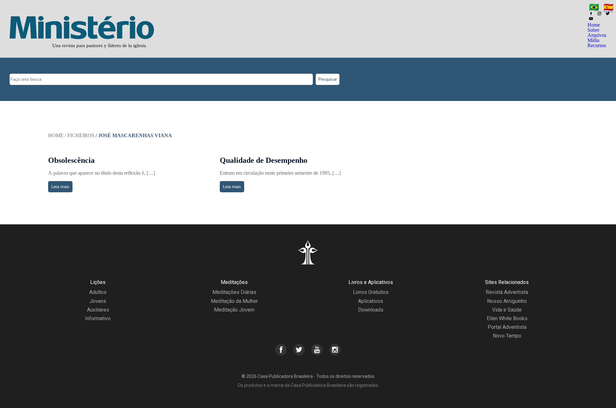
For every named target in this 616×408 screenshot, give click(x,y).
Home (593, 25)
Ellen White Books (507, 318)
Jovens (98, 301)
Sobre (593, 30)
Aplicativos (370, 301)
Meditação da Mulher (234, 301)
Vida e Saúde (507, 310)
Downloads (370, 310)
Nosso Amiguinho (507, 301)
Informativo (98, 318)
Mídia (593, 40)
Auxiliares (98, 310)
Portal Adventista (507, 327)
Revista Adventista (507, 292)
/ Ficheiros (79, 135)
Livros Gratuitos (371, 292)
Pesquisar (327, 79)
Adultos (98, 292)
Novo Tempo (507, 336)
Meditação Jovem (234, 310)
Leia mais (60, 186)
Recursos (596, 45)
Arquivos (596, 35)
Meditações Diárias (234, 292)
